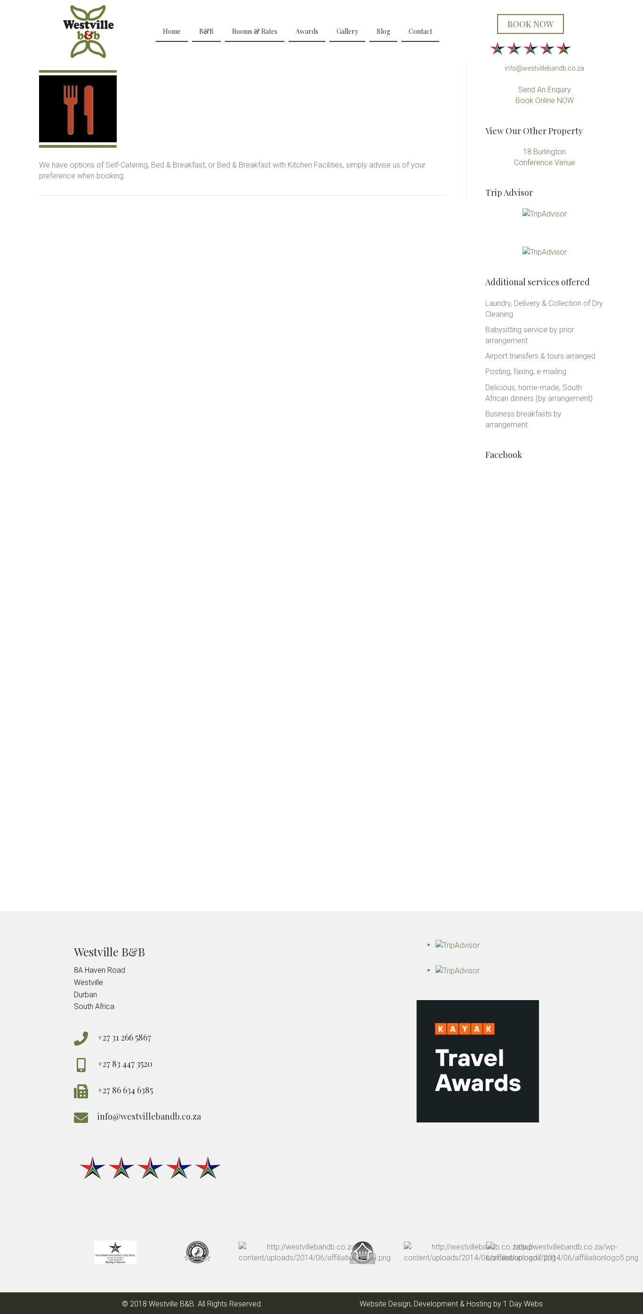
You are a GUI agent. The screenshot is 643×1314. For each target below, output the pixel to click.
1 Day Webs (523, 1303)
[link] (172, 32)
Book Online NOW (544, 100)
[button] (530, 24)
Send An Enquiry (544, 89)
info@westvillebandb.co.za (544, 68)
